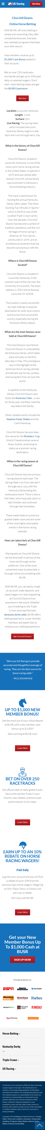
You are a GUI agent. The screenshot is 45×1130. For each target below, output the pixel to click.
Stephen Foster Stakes (18, 419)
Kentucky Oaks (24, 397)
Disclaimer (27, 1119)
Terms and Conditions (15, 1119)
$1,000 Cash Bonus (15, 59)
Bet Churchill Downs (22, 636)
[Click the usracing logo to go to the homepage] (16, 3)
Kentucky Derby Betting (16, 1124)
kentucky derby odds (15, 614)
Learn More (23, 748)
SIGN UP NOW (22, 959)
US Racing (17, 1117)
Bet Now (36, 4)
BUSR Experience (17, 88)
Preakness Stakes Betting (19, 1121)
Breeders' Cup (32, 436)
